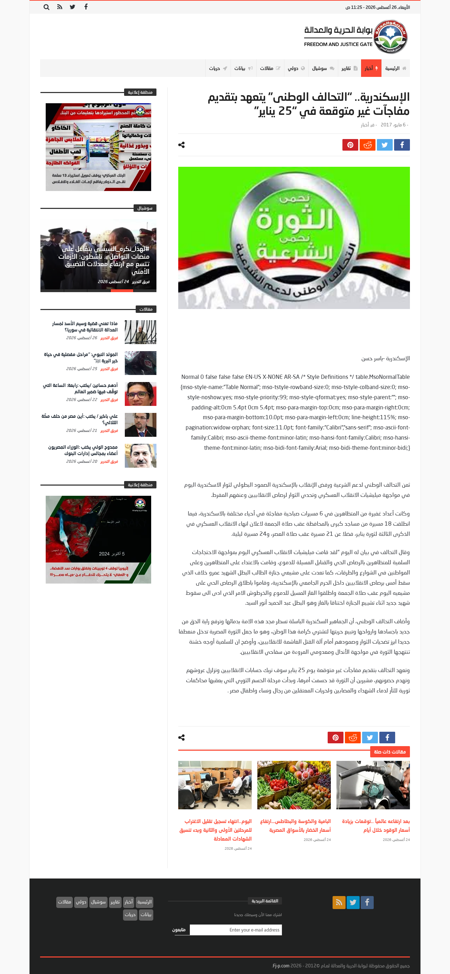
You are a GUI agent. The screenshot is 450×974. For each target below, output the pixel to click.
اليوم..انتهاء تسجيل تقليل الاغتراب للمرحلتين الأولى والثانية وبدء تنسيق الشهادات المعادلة (215, 830)
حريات (130, 914)
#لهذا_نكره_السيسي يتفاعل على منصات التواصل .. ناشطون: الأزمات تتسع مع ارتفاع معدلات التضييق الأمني (103, 260)
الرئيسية (144, 901)
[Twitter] (72, 7)
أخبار (365, 124)
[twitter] (385, 145)
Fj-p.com (281, 965)
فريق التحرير (140, 281)
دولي (81, 901)
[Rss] (59, 7)
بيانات (146, 914)
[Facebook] (85, 7)
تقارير (115, 901)
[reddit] (367, 145)
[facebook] (402, 145)
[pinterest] (350, 145)
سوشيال (98, 901)
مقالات (64, 901)
